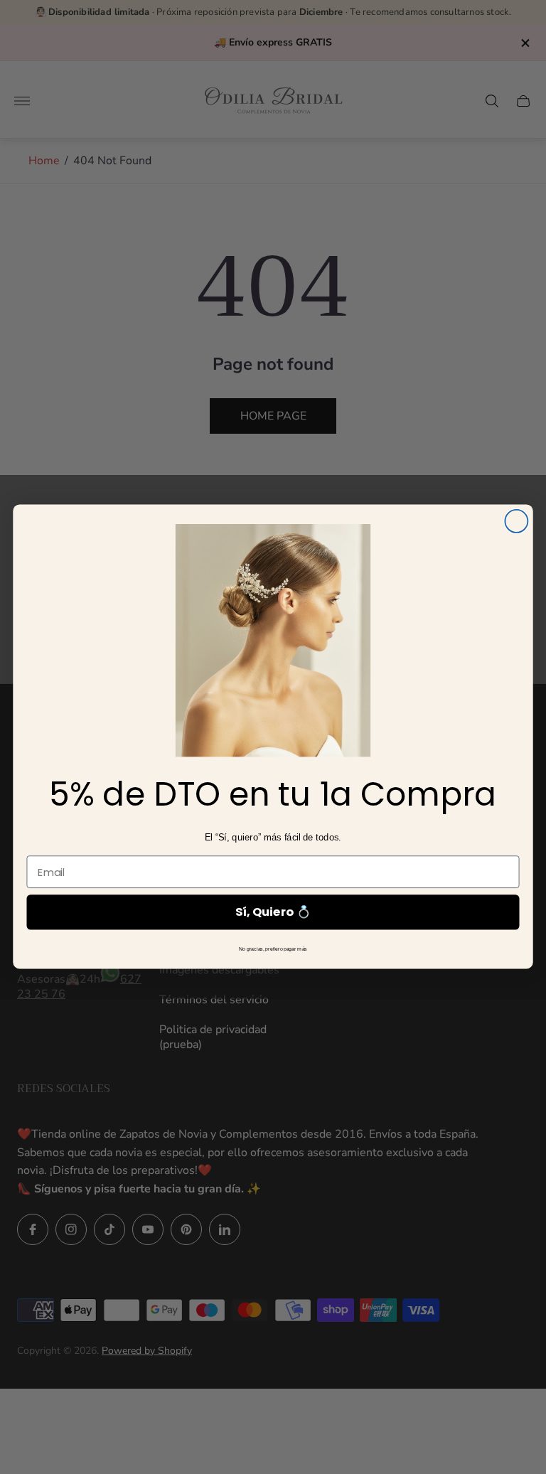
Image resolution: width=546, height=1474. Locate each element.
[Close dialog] (516, 521)
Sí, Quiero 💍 (273, 912)
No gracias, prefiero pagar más (273, 949)
